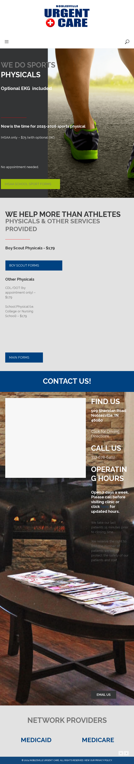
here (105, 506)
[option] (36, 740)
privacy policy (103, 760)
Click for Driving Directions (105, 433)
